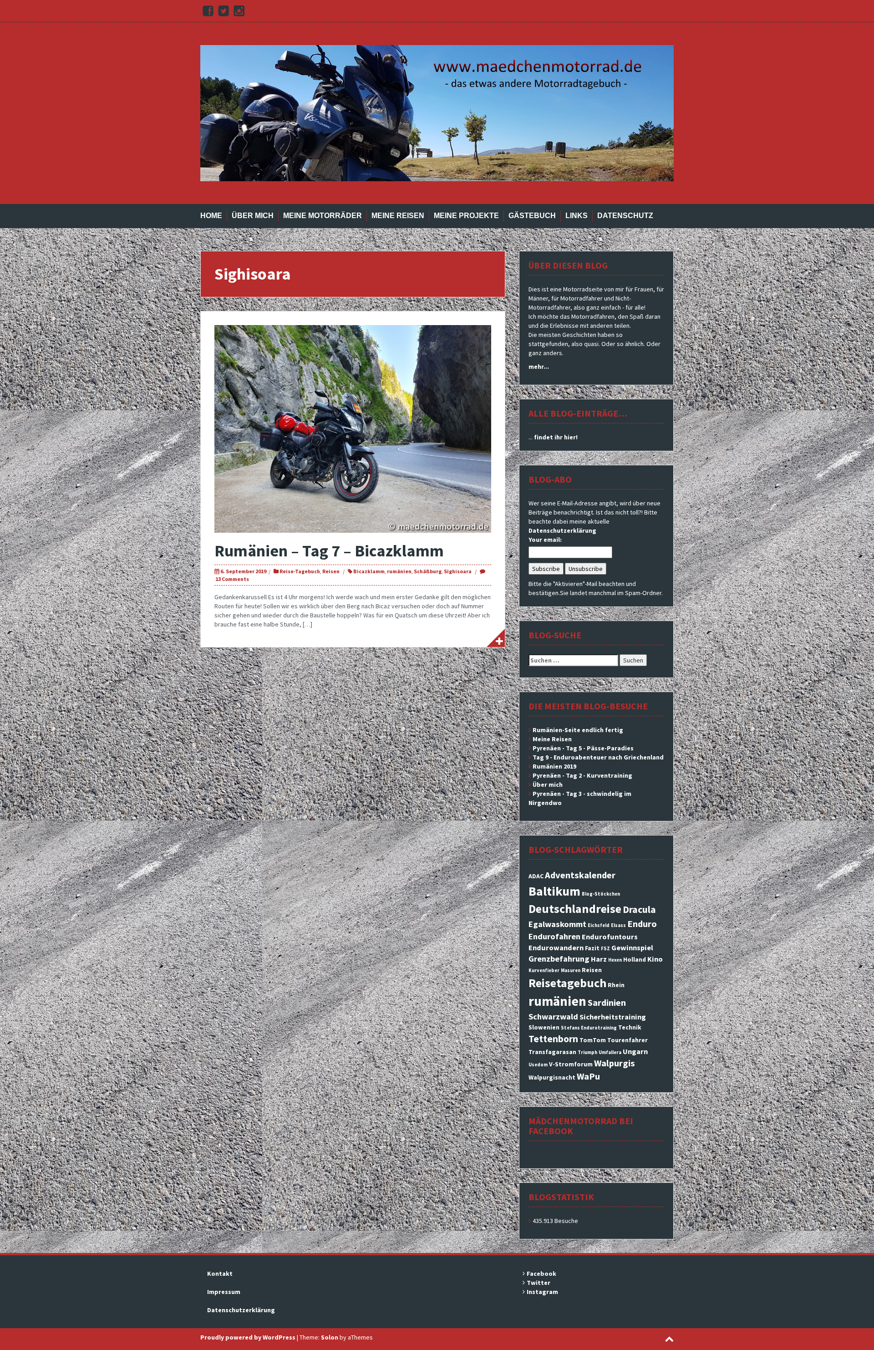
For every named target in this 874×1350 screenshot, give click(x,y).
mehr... (538, 366)
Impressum (223, 1292)
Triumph (587, 1052)
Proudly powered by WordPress (247, 1337)
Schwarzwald (553, 1016)
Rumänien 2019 (554, 766)
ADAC (536, 876)
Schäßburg (428, 571)
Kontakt (220, 1273)
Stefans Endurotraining (589, 1028)
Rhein (616, 985)
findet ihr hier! (556, 437)
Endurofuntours (610, 936)
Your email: (545, 539)
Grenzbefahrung (558, 958)
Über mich (253, 215)
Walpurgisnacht (551, 1077)
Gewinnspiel (632, 947)
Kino (655, 958)
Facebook (541, 1273)
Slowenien (543, 1027)
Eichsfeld (599, 925)
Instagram (542, 1292)
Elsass (618, 925)
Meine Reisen (397, 215)
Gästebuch (532, 215)
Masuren (570, 970)
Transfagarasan (552, 1052)
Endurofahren (554, 936)
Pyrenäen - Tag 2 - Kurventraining (582, 775)
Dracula (639, 909)
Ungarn (635, 1051)
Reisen (331, 571)
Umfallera (610, 1052)
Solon (329, 1337)
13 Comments (232, 579)
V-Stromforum (571, 1064)
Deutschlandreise (574, 908)
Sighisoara (458, 571)
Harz (599, 958)
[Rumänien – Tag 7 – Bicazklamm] (352, 428)
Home (211, 215)
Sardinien (607, 1003)
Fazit (592, 948)
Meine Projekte (466, 215)
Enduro (642, 924)
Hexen (615, 960)
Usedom (538, 1065)
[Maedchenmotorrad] (437, 112)
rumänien (399, 571)
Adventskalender (580, 875)
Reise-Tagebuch (299, 571)
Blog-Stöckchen (601, 894)
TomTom (592, 1040)
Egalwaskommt (557, 924)
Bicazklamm (369, 571)
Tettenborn (553, 1039)
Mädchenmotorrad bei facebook (580, 1125)
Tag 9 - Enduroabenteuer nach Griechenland (598, 757)
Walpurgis (614, 1063)
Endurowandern (556, 947)
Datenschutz (625, 215)
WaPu (588, 1076)
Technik (629, 1027)
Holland (634, 959)
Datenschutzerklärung (562, 530)
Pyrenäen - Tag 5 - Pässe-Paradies (583, 748)
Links (576, 215)
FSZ (605, 949)
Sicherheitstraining (612, 1016)
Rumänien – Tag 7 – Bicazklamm (329, 550)
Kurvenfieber (543, 970)
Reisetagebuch (567, 982)
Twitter (538, 1283)
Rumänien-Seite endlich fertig (578, 730)
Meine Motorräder (322, 215)
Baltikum (554, 891)
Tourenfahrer (627, 1040)
